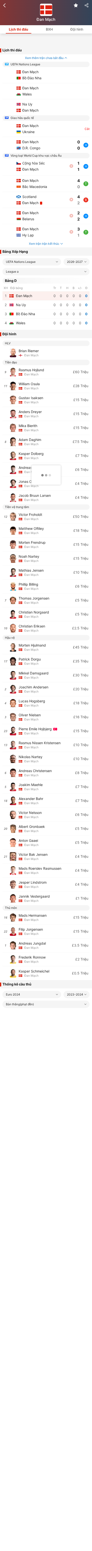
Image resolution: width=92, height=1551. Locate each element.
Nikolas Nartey (30, 757)
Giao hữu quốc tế (22, 118)
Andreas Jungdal (32, 943)
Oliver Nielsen (30, 715)
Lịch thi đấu (18, 29)
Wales (20, 323)
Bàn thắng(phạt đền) (20, 1004)
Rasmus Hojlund (31, 370)
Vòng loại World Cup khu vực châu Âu (36, 155)
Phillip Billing (28, 584)
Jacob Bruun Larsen (35, 495)
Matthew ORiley (31, 528)
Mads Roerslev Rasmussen (40, 868)
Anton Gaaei (28, 840)
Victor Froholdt (30, 514)
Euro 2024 (13, 994)
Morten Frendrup (32, 542)
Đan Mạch (24, 296)
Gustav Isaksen (31, 398)
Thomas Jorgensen (34, 598)
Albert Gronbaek (32, 826)
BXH (49, 29)
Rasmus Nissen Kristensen (40, 743)
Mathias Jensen (31, 570)
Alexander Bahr (31, 799)
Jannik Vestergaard (34, 896)
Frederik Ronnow (32, 957)
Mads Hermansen (33, 915)
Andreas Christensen (35, 771)
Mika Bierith (28, 426)
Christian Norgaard (34, 612)
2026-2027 (75, 262)
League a (12, 271)
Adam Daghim (30, 440)
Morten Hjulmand (32, 645)
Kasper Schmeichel (34, 971)
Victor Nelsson (30, 812)
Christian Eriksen (32, 626)
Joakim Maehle (31, 785)
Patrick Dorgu (30, 659)
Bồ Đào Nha (25, 314)
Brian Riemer (29, 351)
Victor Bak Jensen (33, 854)
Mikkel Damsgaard (34, 673)
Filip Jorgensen (31, 929)
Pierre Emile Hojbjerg (36, 729)
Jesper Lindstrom (33, 882)
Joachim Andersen (33, 687)
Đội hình (76, 29)
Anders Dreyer (30, 412)
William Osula (29, 384)
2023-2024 (75, 994)
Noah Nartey (29, 556)
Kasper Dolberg (31, 453)
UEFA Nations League (25, 64)
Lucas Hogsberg (32, 701)
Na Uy (21, 305)
